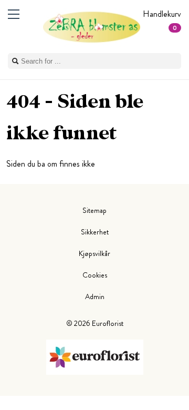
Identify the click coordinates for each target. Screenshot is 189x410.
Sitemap (94, 210)
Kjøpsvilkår (94, 253)
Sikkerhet (95, 232)
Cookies (94, 275)
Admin (94, 296)
